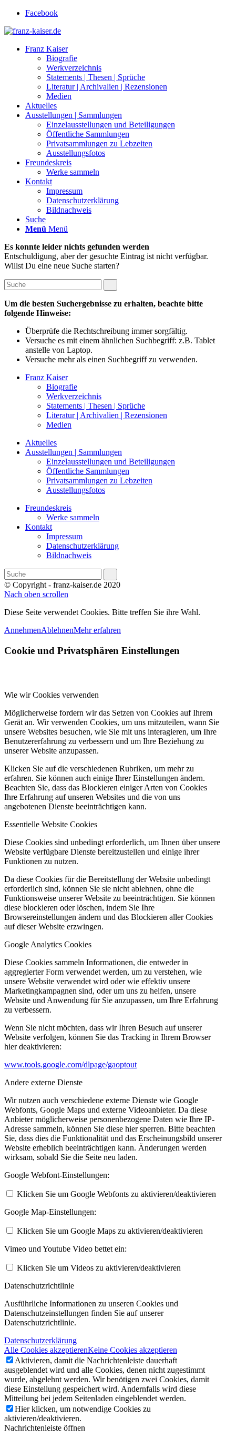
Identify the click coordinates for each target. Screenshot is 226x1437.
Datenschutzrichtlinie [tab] (39, 1285)
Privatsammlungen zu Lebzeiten (99, 480)
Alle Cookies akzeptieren (46, 1349)
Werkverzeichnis (73, 396)
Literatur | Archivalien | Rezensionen (106, 415)
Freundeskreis (48, 507)
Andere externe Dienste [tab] (43, 1082)
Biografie (61, 386)
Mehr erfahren (97, 630)
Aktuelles (41, 442)
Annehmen (22, 630)
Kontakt (38, 526)
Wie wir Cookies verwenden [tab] (51, 694)
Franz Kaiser (46, 377)
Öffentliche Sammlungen (87, 471)
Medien (58, 424)
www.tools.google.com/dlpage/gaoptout (70, 1064)
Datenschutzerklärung (82, 545)
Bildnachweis (68, 555)
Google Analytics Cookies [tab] (47, 944)
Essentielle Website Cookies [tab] (50, 824)
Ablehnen (57, 630)
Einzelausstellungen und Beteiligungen (110, 461)
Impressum (64, 536)
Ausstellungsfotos (75, 489)
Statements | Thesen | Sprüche (95, 405)
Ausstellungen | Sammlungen (73, 452)
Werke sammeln (72, 517)
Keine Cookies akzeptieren (132, 1349)
